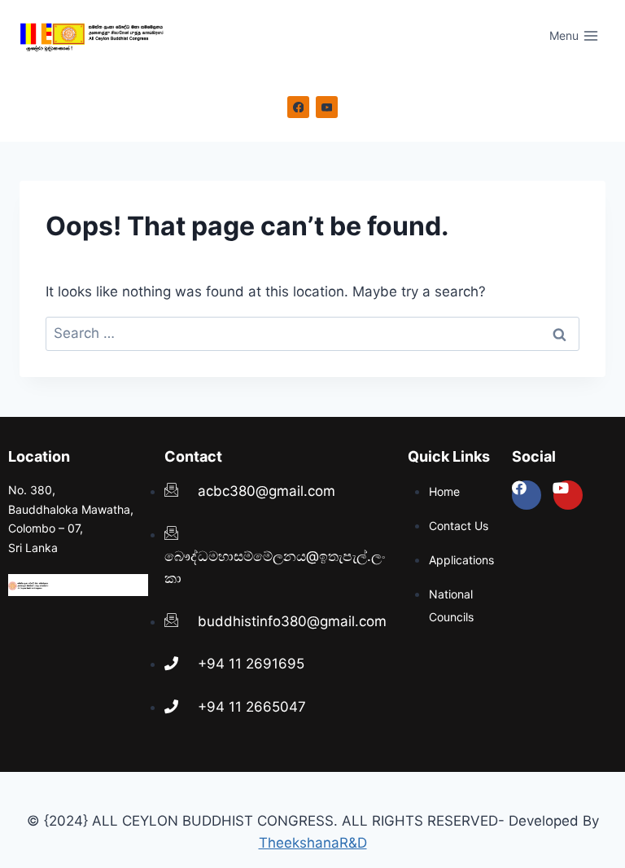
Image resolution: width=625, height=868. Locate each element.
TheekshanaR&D (313, 843)
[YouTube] (327, 107)
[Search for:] (312, 333)
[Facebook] (298, 107)
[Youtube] (568, 495)
